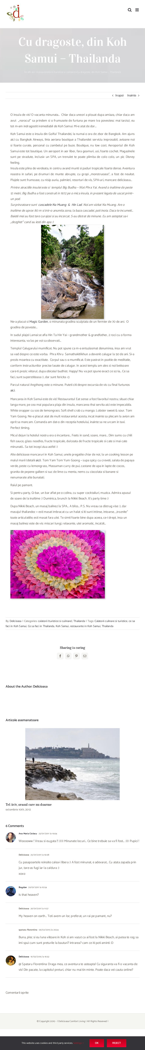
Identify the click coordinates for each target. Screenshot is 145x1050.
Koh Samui (62, 626)
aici (12, 390)
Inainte (131, 95)
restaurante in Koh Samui (85, 626)
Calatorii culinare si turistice (111, 621)
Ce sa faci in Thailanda (41, 626)
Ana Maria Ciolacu (28, 833)
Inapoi (119, 95)
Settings (77, 1043)
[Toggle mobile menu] (137, 10)
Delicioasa (16, 621)
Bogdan (23, 887)
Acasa (39, 72)
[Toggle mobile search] (130, 10)
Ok (97, 1043)
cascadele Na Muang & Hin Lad (60, 204)
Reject (116, 1043)
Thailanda (79, 621)
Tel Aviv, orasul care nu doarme (72, 764)
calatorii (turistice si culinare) (60, 72)
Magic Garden (38, 321)
